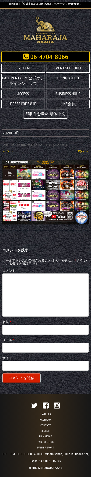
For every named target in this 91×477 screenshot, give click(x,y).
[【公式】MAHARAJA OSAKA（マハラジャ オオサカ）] (45, 43)
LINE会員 (68, 104)
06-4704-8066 (48, 57)
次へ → (83, 151)
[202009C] (45, 192)
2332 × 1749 (43, 145)
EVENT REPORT (45, 447)
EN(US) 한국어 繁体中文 (45, 114)
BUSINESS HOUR (67, 94)
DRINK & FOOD (68, 78)
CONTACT (45, 425)
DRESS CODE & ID (23, 104)
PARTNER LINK (46, 442)
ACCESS (23, 94)
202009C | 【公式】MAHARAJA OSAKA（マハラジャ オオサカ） (45, 4)
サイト (7, 358)
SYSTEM (23, 68)
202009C (60, 145)
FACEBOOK (45, 419)
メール (8, 340)
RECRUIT (46, 430)
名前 (6, 322)
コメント (8, 271)
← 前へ (7, 151)
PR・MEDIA (45, 436)
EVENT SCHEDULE (68, 68)
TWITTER (45, 414)
